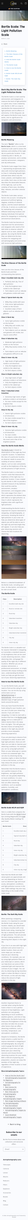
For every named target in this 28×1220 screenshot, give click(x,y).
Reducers (6, 1181)
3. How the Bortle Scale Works (12, 61)
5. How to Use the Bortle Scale (13, 69)
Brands (5, 1197)
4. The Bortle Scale (11, 65)
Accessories (7, 1193)
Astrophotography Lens (13, 1215)
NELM (18, 814)
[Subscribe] (23, 1149)
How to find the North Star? (15, 1075)
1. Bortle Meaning (10, 51)
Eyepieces (6, 1189)
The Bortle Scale (7, 450)
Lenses (5, 1173)
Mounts (5, 1177)
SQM (23, 816)
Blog (4, 1201)
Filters (5, 1185)
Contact (5, 1205)
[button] (2, 3)
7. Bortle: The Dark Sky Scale (12, 80)
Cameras (6, 1169)
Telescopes (6, 1165)
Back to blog (15, 1124)
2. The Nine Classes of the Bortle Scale (13, 55)
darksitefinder (6, 697)
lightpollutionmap (7, 695)
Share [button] (5, 44)
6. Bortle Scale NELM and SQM (13, 75)
